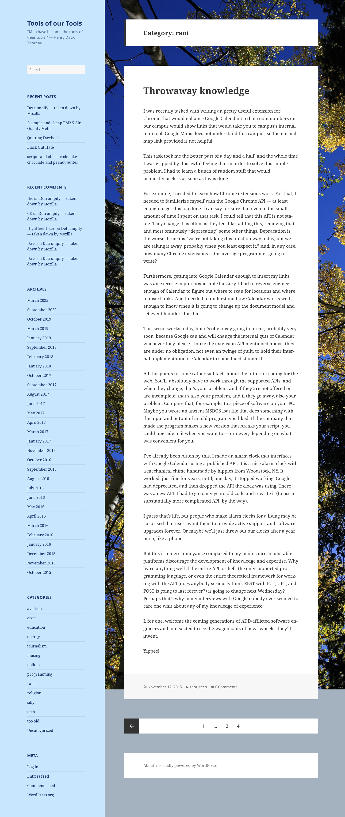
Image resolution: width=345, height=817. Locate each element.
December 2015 (41, 553)
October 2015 (39, 572)
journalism (37, 646)
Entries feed (38, 776)
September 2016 (42, 469)
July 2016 (35, 488)
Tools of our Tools (54, 23)
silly (30, 702)
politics (33, 664)
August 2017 (38, 394)
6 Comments (226, 686)
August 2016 (38, 478)
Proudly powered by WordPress (188, 765)
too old (33, 721)
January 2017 (39, 441)
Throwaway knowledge (196, 90)
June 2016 (36, 497)
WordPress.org (40, 795)
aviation (34, 608)
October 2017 (39, 375)
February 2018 (40, 356)
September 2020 (42, 309)
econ (31, 617)
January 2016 (39, 544)
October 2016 (39, 459)
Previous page (131, 726)
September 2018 (42, 347)
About (148, 765)
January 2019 (39, 337)
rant (31, 683)
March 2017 (37, 431)
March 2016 (37, 525)
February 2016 (40, 534)
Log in (32, 766)
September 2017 (42, 384)
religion (34, 693)
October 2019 (39, 319)
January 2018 (39, 366)
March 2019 (37, 328)
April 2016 (36, 516)
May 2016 (35, 506)
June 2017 (36, 403)
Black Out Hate (40, 147)
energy (33, 636)
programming (39, 674)
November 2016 (41, 450)
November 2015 (41, 563)
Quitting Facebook (43, 137)
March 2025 (37, 300)
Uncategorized (40, 730)
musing (33, 655)
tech (31, 711)
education (36, 627)
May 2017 (35, 413)
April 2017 (36, 422)
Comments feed (41, 785)
